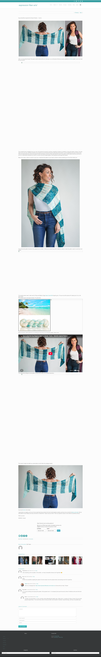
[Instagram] (26, 536)
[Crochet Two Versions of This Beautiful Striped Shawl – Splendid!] (37, 560)
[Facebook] (19, 536)
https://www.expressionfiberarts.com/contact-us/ (45, 585)
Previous (77, 12)
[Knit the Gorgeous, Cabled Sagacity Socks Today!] (63, 560)
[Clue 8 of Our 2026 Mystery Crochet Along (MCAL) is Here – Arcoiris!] (50, 560)
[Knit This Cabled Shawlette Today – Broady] (23, 560)
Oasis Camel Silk (49, 295)
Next (81, 12)
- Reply (36, 570)
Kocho (71, 59)
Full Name (39, 528)
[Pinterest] (24, 536)
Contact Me (56, 636)
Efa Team (20, 538)
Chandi (26, 583)
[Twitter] (22, 536)
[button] (80, 4)
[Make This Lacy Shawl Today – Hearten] (77, 560)
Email (48, 528)
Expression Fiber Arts (58, 637)
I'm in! (59, 530)
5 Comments (31, 538)
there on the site (75, 512)
